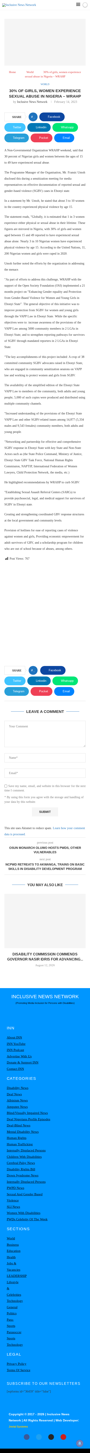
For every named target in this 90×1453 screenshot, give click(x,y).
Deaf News (14, 1094)
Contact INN (15, 1069)
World (30, 72)
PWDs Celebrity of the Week (27, 1219)
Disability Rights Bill (21, 1169)
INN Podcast (15, 1050)
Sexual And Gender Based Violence (25, 1197)
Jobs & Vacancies (13, 1266)
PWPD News (15, 1188)
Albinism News (17, 1100)
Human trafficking (20, 1144)
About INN (14, 1037)
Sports (11, 1338)
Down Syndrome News (22, 1175)
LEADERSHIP (17, 1276)
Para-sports (11, 1323)
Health (11, 1257)
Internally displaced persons (26, 1150)
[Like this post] (34, 116)
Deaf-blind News (18, 1125)
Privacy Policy (16, 1364)
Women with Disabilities (23, 1213)
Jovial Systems (18, 1426)
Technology (15, 1301)
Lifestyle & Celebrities (14, 1288)
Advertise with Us (19, 1056)
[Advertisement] (45, 614)
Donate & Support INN (22, 1062)
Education (14, 1251)
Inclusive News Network (32, 102)
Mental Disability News (23, 1131)
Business (13, 1244)
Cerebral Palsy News (21, 1163)
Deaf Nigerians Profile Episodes (28, 1119)
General (12, 1307)
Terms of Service (18, 1370)
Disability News (17, 1088)
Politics (12, 1313)
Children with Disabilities (24, 1156)
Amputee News (17, 1106)
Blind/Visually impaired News (27, 1113)
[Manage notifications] (79, 1443)
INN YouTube (16, 1044)
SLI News (13, 1206)
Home (12, 72)
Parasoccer (14, 1332)
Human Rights (16, 1138)
